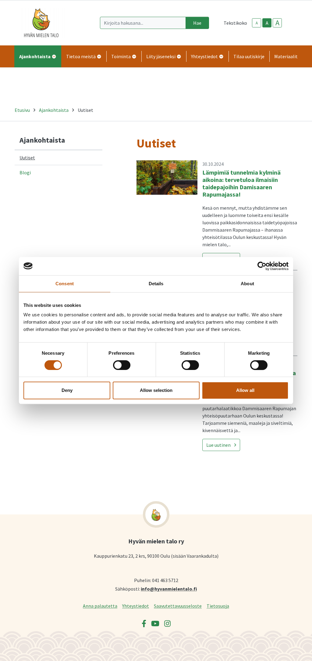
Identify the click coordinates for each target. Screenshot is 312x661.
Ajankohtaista (54, 110)
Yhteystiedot (135, 606)
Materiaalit (286, 56)
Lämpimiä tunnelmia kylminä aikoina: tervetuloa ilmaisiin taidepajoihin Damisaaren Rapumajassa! (241, 183)
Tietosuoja (218, 606)
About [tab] (247, 283)
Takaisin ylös (289, 650)
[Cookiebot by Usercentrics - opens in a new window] (262, 266)
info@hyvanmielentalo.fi (169, 589)
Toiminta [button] (121, 56)
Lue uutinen (218, 445)
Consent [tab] (64, 283)
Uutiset (27, 158)
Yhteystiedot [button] (205, 56)
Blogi (25, 172)
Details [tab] (156, 283)
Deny (67, 390)
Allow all (245, 390)
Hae (197, 23)
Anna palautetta (100, 606)
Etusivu (22, 110)
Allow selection (156, 390)
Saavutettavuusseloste (178, 606)
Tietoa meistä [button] (81, 56)
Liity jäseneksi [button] (161, 56)
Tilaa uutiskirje (248, 56)
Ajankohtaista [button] (35, 56)
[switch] (121, 365)
